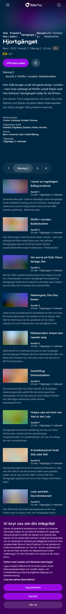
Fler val (33, 604)
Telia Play (5, 35)
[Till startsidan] (33, 5)
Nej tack (33, 596)
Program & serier (15, 35)
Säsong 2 (40, 35)
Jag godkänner (33, 587)
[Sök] (59, 5)
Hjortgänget (27, 34)
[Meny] (8, 5)
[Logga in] (36, 63)
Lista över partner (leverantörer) (19, 579)
